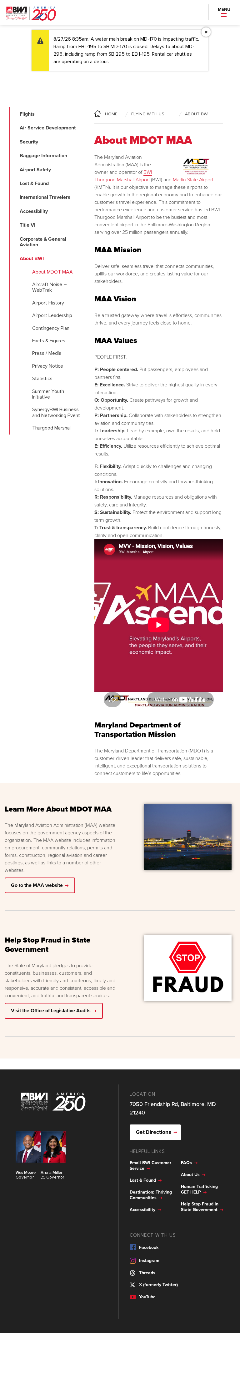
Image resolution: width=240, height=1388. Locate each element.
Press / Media (46, 353)
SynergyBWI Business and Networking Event (56, 412)
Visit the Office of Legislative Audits (51, 1010)
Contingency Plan (50, 328)
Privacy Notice (47, 366)
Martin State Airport (193, 179)
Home (108, 114)
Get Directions (153, 1132)
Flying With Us (147, 114)
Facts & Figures (48, 340)
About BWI (196, 114)
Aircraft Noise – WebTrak (49, 287)
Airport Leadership (52, 315)
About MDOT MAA (52, 271)
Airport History (48, 302)
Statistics (42, 378)
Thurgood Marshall (52, 427)
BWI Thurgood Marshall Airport (123, 175)
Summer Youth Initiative (48, 394)
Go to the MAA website (37, 885)
